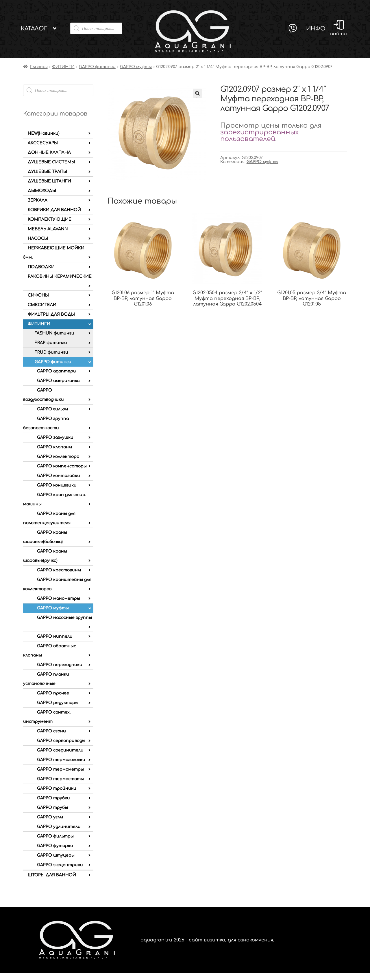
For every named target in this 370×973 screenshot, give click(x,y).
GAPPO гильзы (52, 409)
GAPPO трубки (53, 798)
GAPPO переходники (59, 665)
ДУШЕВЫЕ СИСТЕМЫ (51, 162)
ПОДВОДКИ (41, 267)
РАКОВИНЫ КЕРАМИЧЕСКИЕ (60, 276)
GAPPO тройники (56, 788)
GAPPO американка (58, 380)
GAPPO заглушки (55, 437)
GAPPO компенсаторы (62, 466)
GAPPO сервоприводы (61, 740)
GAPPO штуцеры (56, 855)
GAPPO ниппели (55, 636)
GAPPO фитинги (97, 67)
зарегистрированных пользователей (259, 135)
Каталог (34, 28)
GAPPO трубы (52, 807)
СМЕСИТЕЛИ (42, 305)
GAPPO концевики (57, 485)
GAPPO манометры (58, 598)
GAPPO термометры (60, 769)
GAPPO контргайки (58, 475)
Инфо (315, 28)
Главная (39, 67)
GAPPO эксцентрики (60, 865)
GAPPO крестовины (59, 570)
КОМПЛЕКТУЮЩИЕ (49, 219)
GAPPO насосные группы (64, 617)
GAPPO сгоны (51, 731)
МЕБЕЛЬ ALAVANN (48, 229)
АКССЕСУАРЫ (43, 143)
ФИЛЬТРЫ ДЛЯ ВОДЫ (51, 314)
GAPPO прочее (53, 693)
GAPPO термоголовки (61, 760)
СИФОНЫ (38, 295)
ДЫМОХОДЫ (42, 191)
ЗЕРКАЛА (37, 200)
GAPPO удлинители (59, 826)
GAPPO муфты (136, 67)
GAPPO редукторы (57, 703)
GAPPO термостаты (60, 779)
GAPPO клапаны (54, 447)
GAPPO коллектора (58, 456)
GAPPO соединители (60, 750)
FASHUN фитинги (54, 333)
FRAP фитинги (51, 343)
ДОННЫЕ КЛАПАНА (49, 152)
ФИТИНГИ (63, 67)
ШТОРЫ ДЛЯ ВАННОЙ (52, 875)
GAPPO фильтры (55, 836)
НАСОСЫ (38, 238)
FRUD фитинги (51, 352)
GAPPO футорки (55, 846)
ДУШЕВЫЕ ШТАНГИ (49, 181)
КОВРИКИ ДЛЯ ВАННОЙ (54, 210)
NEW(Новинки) (44, 133)
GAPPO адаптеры (56, 371)
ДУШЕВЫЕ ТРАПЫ (47, 171)
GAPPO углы (50, 817)
